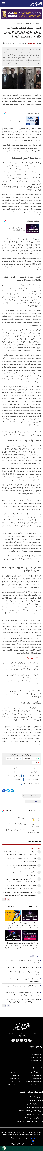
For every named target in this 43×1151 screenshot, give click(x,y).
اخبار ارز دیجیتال (33, 1085)
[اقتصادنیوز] (21, 1026)
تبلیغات (36, 1051)
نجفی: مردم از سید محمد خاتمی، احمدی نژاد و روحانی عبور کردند (20, 682)
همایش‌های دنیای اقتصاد (33, 1118)
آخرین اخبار (35, 956)
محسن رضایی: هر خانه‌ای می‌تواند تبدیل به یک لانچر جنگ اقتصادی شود (21, 987)
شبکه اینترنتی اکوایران (33, 1104)
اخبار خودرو (35, 1078)
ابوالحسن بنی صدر (33, 780)
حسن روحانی (35, 768)
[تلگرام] (12, 790)
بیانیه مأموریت (34, 1061)
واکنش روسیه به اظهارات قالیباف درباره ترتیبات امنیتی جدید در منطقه (21, 873)
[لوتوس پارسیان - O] (21, 1148)
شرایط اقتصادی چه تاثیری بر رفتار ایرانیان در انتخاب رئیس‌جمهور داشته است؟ (20, 676)
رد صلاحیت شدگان (13, 776)
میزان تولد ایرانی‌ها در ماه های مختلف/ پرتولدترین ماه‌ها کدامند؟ (22, 962)
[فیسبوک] (4, 790)
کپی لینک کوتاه (35, 796)
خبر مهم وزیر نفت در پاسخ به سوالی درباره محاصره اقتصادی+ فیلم (23, 980)
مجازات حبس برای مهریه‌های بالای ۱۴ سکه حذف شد (23, 967)
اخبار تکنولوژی (15, 1078)
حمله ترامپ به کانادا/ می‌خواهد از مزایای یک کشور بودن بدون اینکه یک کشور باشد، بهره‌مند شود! (22, 994)
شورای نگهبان (34, 772)
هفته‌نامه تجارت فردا (34, 1107)
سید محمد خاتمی (19, 768)
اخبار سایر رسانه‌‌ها (14, 1085)
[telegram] (17, 1040)
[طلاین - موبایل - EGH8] (21, 14)
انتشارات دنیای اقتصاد (34, 1114)
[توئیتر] (8, 790)
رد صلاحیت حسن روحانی (31, 783)
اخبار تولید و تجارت (32, 1081)
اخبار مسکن (16, 1075)
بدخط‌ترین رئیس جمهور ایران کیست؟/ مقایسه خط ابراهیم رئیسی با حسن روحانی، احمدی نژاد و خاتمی (20, 664)
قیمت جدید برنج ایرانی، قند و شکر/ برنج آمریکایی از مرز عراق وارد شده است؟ (21, 860)
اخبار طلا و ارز (34, 1072)
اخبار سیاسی (31, 43)
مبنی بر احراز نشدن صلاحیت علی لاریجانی (25, 358)
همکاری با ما (35, 1057)
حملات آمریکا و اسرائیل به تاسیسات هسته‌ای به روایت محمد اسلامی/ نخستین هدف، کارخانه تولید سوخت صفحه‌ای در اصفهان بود (22, 1001)
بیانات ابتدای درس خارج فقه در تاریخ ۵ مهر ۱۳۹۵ (22, 638)
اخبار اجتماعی (15, 1081)
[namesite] (36, 3)
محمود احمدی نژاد (19, 772)
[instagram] (21, 1040)
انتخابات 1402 (17, 780)
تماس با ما (35, 1054)
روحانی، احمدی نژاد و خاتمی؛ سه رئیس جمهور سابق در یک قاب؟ (20, 670)
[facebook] (30, 1040)
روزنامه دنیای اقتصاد (34, 1100)
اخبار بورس (35, 1075)
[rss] (13, 1040)
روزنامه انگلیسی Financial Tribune (29, 1111)
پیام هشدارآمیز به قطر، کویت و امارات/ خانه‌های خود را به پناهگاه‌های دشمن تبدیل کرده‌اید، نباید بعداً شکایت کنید (19, 894)
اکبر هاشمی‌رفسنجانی (32, 776)
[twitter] (25, 1040)
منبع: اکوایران (33, 801)
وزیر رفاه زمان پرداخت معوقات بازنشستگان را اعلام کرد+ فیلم (22, 973)
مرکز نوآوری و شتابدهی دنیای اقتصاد (29, 1121)
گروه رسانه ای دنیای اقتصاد (32, 1097)
